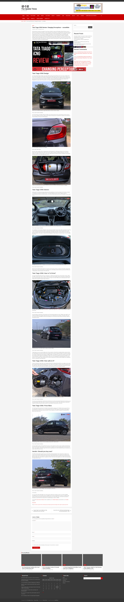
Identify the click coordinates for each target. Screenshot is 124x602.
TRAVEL (23, 18)
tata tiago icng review (50, 504)
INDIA (38, 15)
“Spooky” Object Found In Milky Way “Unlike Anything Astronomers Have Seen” (40, 511)
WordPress (56, 600)
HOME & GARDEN (40, 18)
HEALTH (73, 15)
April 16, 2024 (24, 569)
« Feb (43, 592)
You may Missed (25, 552)
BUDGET (53, 15)
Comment (34, 520)
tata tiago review (56, 504)
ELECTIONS (48, 15)
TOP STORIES (33, 15)
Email (33, 536)
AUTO (78, 15)
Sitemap (64, 582)
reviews (43, 499)
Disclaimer (64, 580)
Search (75, 25)
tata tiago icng (45, 504)
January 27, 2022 (34, 29)
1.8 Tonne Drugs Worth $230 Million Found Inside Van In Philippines (72, 568)
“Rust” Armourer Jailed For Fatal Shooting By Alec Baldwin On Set (92, 568)
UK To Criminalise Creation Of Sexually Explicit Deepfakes (30, 595)
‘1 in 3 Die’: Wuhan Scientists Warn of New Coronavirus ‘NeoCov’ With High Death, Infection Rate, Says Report (82, 64)
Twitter (54, 499)
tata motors (40, 504)
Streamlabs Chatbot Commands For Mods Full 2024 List (83, 36)
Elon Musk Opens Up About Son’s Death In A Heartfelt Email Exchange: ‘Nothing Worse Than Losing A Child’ (83, 53)
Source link (34, 502)
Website (33, 540)
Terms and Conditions (66, 581)
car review (35, 504)
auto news (38, 499)
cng (38, 504)
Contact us (47, 18)
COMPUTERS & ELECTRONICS (91, 15)
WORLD (42, 15)
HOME (23, 15)
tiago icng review (65, 504)
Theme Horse (45, 600)
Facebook (56, 499)
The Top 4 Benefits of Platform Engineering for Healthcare (30, 582)
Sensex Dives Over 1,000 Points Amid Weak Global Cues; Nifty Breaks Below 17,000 (61, 511)
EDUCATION (68, 15)
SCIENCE (82, 15)
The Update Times (29, 9)
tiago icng (61, 504)
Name (33, 532)
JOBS (63, 15)
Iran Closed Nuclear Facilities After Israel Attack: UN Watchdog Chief (30, 568)
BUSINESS (58, 15)
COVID (27, 15)
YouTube (67, 499)
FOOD (28, 18)
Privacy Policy (36, 600)
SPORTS (32, 18)
